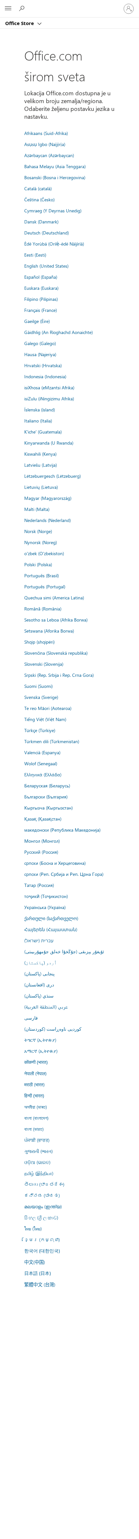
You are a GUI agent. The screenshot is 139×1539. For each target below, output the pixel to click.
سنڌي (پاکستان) (39, 995)
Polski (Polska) (38, 564)
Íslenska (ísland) (39, 409)
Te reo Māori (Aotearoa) (47, 708)
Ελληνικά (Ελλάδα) (42, 774)
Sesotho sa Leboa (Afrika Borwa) (56, 619)
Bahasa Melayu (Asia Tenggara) (55, 166)
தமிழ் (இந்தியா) (38, 1173)
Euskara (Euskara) (41, 288)
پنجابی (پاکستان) (39, 973)
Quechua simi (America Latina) (54, 597)
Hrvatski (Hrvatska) (43, 365)
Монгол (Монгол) (42, 840)
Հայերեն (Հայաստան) (50, 929)
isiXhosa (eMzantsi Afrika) (49, 387)
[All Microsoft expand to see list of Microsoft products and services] (8, 9)
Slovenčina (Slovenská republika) (56, 652)
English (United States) (46, 265)
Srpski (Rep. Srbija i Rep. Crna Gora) (59, 675)
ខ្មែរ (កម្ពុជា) (42, 1239)
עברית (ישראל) (38, 940)
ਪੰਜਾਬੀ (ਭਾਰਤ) (36, 1140)
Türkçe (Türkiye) (39, 730)
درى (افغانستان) (39, 984)
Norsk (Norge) (38, 531)
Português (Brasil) (41, 575)
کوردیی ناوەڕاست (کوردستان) (52, 1028)
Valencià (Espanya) (42, 752)
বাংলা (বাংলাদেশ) (36, 1118)
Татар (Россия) (39, 885)
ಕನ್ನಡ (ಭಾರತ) (42, 1195)
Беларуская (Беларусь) (47, 785)
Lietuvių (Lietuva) (41, 487)
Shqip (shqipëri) (39, 641)
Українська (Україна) (45, 907)
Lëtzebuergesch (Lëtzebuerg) (52, 476)
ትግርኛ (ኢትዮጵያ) (40, 1040)
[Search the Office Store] (22, 8)
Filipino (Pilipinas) (41, 299)
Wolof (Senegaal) (40, 763)
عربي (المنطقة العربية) (46, 1006)
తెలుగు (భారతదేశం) (44, 1184)
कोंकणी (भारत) (36, 1062)
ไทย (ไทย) (33, 1228)
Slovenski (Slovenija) (43, 664)
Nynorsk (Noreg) (40, 542)
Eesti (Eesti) (35, 254)
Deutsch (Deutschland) (46, 232)
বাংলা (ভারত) (34, 1129)
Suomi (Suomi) (38, 686)
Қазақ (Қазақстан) (42, 818)
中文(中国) (34, 1262)
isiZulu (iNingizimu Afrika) (49, 398)
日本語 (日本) (37, 1273)
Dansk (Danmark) (41, 221)
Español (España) (40, 277)
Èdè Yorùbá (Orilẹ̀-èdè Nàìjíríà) (54, 243)
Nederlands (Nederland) (47, 520)
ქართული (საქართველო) (51, 918)
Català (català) (38, 188)
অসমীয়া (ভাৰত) (35, 1107)
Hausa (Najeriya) (40, 354)
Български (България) (46, 796)
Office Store (20, 23)
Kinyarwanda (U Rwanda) (48, 442)
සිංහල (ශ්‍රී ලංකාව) (41, 1217)
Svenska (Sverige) (41, 697)
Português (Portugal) (44, 586)
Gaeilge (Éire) (37, 321)
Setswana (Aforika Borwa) (49, 630)
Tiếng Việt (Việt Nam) (45, 719)
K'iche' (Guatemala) (43, 431)
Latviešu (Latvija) (40, 465)
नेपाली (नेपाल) (35, 1073)
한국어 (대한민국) (42, 1251)
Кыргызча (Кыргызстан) (48, 807)
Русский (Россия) (41, 852)
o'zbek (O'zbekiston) (44, 553)
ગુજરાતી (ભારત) (38, 1151)
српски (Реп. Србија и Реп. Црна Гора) (63, 874)
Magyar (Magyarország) (47, 498)
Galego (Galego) (40, 343)
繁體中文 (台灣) (39, 1284)
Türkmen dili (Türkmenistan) (51, 741)
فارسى (31, 1017)
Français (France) (40, 310)
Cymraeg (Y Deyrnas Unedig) (52, 210)
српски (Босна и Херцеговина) (55, 863)
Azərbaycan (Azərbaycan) (49, 155)
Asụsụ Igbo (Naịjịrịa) (44, 144)
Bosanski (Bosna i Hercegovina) (54, 177)
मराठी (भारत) (34, 1084)
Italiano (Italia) (38, 420)
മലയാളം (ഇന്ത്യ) (43, 1206)
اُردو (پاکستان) (40, 962)
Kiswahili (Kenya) (40, 453)
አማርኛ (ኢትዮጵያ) (41, 1051)
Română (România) (42, 608)
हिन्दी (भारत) (34, 1095)
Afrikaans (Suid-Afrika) (46, 133)
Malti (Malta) (36, 509)
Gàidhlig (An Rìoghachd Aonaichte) (58, 332)
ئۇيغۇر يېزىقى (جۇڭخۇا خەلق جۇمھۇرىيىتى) (64, 951)
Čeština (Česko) (39, 199)
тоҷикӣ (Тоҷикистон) (46, 896)
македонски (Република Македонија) (62, 829)
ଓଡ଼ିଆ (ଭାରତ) (37, 1162)
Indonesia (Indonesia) (45, 376)
